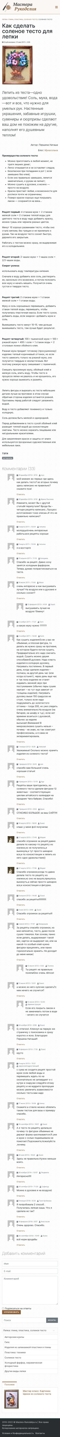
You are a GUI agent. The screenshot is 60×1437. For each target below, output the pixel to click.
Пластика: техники (15, 1352)
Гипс (7, 1342)
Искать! (52, 1320)
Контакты (40, 1433)
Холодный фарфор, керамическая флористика (23, 1364)
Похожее (9, 1384)
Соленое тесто (13, 1357)
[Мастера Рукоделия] (19, 7)
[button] (56, 7)
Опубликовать (11, 1312)
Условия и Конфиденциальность (18, 1433)
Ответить (21, 494)
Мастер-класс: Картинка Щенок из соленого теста (37, 1392)
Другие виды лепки (15, 1371)
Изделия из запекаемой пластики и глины (28, 1347)
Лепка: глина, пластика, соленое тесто (24, 1330)
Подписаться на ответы (18, 1308)
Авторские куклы (14, 1337)
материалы (7, 458)
